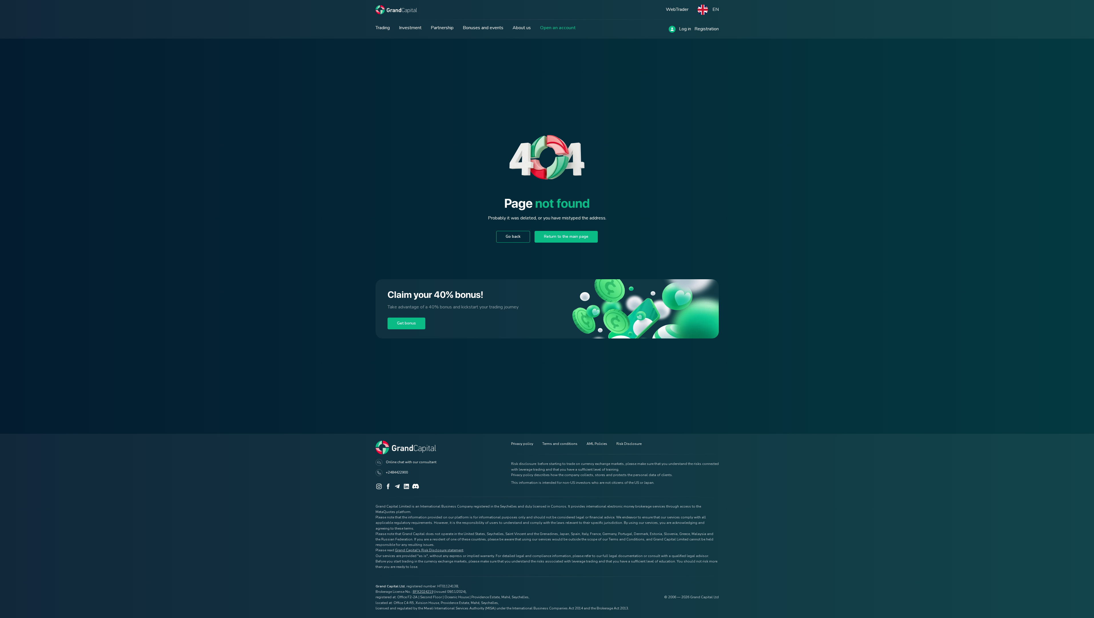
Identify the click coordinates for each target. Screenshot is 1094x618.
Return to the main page (566, 236)
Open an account (557, 28)
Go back (513, 236)
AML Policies (597, 443)
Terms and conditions (559, 443)
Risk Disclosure (629, 443)
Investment (410, 28)
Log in (685, 29)
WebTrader (677, 9)
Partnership (442, 28)
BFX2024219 (423, 591)
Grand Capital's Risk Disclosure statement (429, 550)
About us (522, 28)
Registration (706, 29)
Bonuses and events (483, 28)
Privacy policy (522, 443)
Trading (383, 28)
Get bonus (406, 323)
